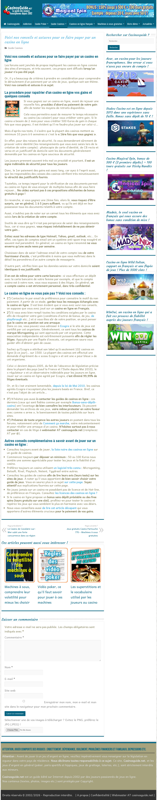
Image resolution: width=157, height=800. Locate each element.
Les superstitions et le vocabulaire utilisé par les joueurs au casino (86, 594)
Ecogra (64, 326)
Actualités (147, 24)
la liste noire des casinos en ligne (72, 449)
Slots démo (132, 24)
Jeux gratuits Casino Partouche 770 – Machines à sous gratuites (82, 530)
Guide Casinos (57, 24)
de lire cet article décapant (59, 508)
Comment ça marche (56, 423)
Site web (10, 690)
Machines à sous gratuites (110, 24)
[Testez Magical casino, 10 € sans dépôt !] (98, 10)
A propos (82, 795)
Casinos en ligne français (81, 24)
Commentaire (14, 637)
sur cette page (73, 482)
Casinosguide (13, 24)
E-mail (10, 679)
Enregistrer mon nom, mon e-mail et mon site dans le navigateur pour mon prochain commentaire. (50, 704)
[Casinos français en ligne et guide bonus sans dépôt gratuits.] (17, 10)
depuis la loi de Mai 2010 (69, 385)
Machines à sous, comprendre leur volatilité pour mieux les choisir (17, 594)
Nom (9, 667)
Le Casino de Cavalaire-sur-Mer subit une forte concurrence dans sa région (22, 530)
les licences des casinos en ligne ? (76, 493)
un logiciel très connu (67, 467)
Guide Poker (40, 24)
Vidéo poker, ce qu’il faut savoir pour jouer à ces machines (50, 594)
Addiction (27, 24)
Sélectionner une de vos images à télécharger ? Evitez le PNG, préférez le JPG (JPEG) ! (51, 722)
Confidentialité (100, 795)
